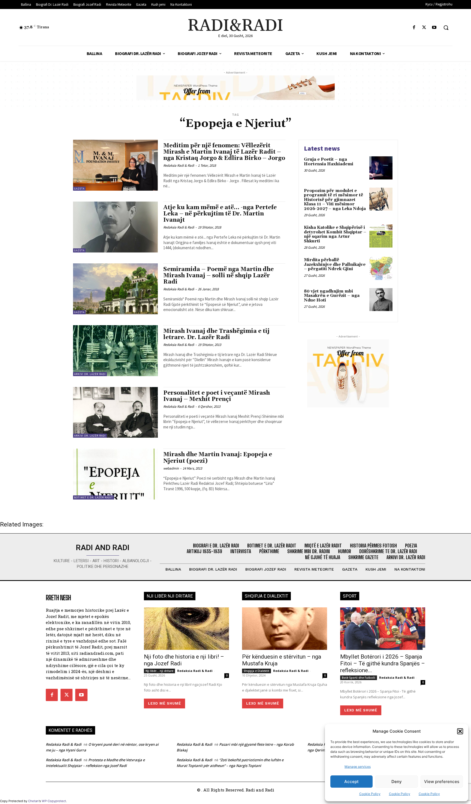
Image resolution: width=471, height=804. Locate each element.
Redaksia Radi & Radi (178, 165)
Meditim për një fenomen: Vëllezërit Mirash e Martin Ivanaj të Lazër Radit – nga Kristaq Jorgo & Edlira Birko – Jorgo (224, 152)
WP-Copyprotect (54, 801)
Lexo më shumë (164, 703)
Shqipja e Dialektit (256, 671)
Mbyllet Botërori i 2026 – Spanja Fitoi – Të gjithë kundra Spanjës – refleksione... (382, 663)
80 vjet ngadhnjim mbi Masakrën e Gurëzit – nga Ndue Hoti (332, 296)
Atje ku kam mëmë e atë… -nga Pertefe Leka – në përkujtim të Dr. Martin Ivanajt (220, 214)
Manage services (358, 767)
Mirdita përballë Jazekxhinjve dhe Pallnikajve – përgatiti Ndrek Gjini (335, 264)
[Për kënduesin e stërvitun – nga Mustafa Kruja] (284, 628)
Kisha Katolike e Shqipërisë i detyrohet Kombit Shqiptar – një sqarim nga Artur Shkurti (335, 234)
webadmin (171, 468)
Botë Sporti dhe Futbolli (358, 678)
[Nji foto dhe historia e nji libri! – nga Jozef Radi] (186, 628)
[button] (460, 731)
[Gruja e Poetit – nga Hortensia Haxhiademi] (380, 167)
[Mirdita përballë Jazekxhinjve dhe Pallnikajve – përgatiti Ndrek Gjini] (380, 268)
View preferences (441, 781)
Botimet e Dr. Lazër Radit (93, 497)
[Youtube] (434, 27)
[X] (424, 27)
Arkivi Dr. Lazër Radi (90, 374)
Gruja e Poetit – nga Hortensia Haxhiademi (328, 162)
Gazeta (79, 188)
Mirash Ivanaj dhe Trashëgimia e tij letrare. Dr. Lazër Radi (216, 334)
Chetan (33, 801)
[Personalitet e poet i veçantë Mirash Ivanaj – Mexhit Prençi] (115, 412)
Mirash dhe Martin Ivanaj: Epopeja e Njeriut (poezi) (217, 457)
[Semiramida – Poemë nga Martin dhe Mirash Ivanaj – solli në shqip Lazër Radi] (115, 288)
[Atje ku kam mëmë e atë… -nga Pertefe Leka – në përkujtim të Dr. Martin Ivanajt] (115, 227)
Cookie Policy (370, 794)
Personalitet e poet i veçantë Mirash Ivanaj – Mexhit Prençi (216, 396)
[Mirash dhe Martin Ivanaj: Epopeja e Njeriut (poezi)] (115, 474)
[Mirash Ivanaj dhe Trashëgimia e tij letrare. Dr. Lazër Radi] (115, 350)
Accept (351, 781)
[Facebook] (414, 27)
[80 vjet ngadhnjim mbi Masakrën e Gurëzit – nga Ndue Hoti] (380, 299)
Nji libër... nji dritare (159, 671)
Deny (396, 781)
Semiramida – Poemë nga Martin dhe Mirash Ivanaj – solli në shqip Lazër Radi (218, 275)
